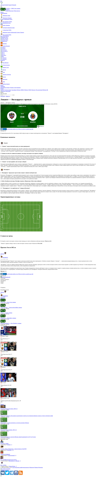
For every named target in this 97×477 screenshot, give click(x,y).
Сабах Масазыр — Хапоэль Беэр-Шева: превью (11, 307)
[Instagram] (16, 474)
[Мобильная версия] (2, 2)
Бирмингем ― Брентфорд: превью (8, 318)
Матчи (2, 12)
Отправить (3, 287)
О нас (13, 467)
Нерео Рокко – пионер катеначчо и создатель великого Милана (15, 422)
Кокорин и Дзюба (4, 443)
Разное (2, 88)
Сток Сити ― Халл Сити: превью (8, 302)
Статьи (7, 10)
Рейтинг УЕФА (27, 89)
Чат (1, 6)
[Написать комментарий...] (48, 285)
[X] (7, 474)
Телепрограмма (7, 89)
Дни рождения (39, 89)
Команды (3, 60)
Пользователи (4, 87)
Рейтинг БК (45, 89)
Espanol (10, 4)
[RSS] (20, 474)
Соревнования (4, 13)
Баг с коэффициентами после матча (8, 459)
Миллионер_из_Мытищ (14, 460)
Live (1, 7)
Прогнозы (11, 10)
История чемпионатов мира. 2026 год (9, 408)
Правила (36, 467)
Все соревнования (5, 36)
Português (14, 4)
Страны (2, 89)
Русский (3, 4)
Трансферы (13, 89)
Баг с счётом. (3, 465)
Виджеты (41, 467)
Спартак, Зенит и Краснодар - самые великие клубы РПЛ (13, 448)
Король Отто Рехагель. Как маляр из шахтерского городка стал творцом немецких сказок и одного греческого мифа (27, 415)
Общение (3, 86)
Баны (8, 87)
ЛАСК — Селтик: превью (6, 312)
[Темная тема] (1, 2)
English (6, 4)
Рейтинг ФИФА (20, 89)
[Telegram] (12, 474)
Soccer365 (3, 96)
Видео (2, 85)
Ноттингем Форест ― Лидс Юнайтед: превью (11, 323)
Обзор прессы (17, 10)
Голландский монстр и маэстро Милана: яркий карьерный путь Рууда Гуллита (18, 436)
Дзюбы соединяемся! (5, 454)
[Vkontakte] (3, 474)
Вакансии (32, 467)
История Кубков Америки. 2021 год (9, 429)
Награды (34, 89)
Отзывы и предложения (15, 87)
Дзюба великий (11, 455)
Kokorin (9, 444)
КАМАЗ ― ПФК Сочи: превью (12, 8)
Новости (7, 9)
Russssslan (9, 450)
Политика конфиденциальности (22, 467)
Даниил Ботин (12, 466)
